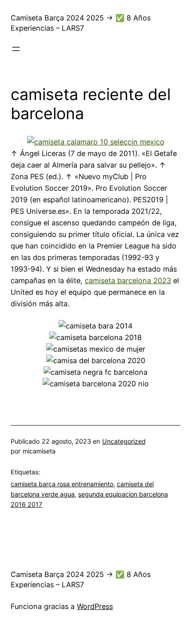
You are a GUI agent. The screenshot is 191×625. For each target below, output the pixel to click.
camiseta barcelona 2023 (128, 280)
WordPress (95, 606)
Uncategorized (124, 441)
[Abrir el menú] (16, 49)
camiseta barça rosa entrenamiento (62, 484)
